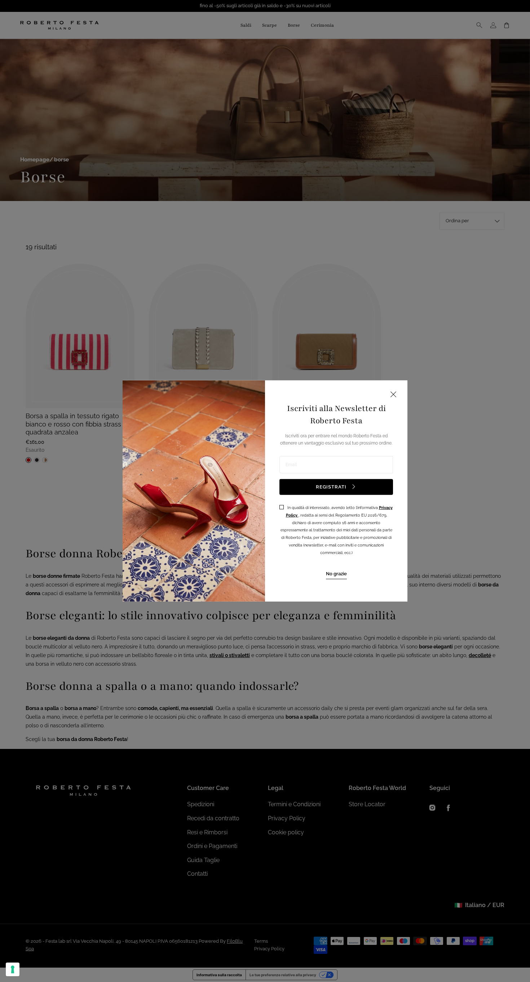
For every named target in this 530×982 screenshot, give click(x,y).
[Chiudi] (393, 395)
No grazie (336, 573)
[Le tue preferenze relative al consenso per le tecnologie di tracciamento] (12, 969)
